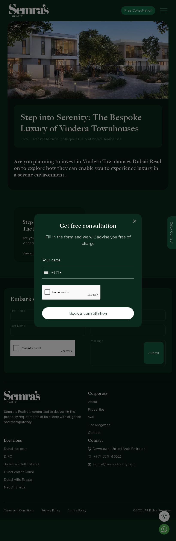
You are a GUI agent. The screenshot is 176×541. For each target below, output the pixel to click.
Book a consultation (88, 313)
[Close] (134, 221)
